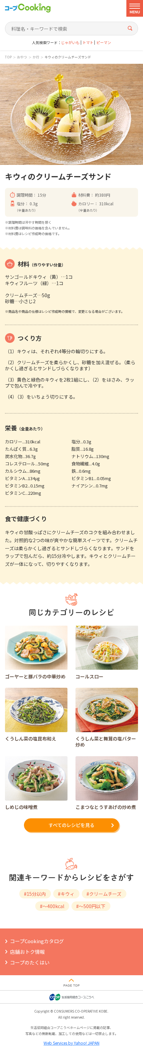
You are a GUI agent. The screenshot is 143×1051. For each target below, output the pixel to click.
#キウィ (66, 893)
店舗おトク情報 (27, 951)
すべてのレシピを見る (71, 825)
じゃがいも (70, 42)
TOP (8, 57)
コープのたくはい (30, 962)
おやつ (22, 57)
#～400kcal (52, 906)
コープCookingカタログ (37, 940)
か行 (36, 57)
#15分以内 (35, 893)
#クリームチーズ (103, 893)
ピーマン (103, 42)
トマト (87, 42)
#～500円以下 (90, 906)
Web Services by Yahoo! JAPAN (71, 1043)
